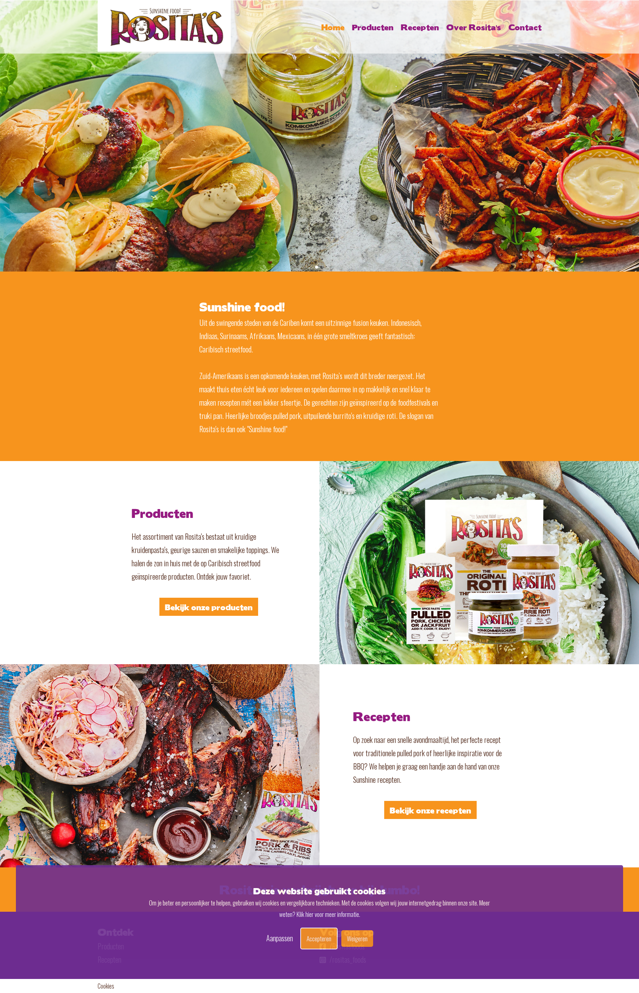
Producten (372, 27)
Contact (524, 27)
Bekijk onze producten (209, 607)
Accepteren (319, 938)
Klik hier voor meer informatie (328, 914)
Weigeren (357, 938)
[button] (316, 267)
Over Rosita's (473, 27)
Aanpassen (279, 937)
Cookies (106, 986)
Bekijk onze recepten (430, 810)
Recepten (420, 27)
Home (333, 27)
